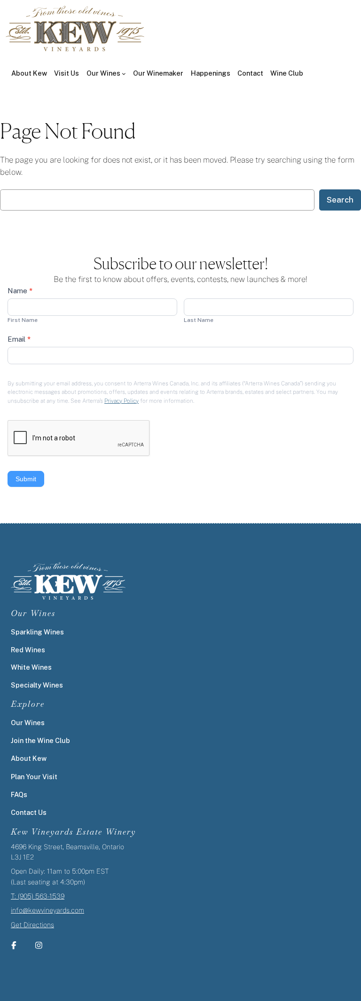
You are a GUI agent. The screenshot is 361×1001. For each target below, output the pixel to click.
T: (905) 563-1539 (37, 896)
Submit (26, 479)
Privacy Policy (121, 401)
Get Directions (32, 925)
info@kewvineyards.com (47, 910)
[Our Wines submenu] (124, 73)
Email (19, 339)
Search (340, 199)
